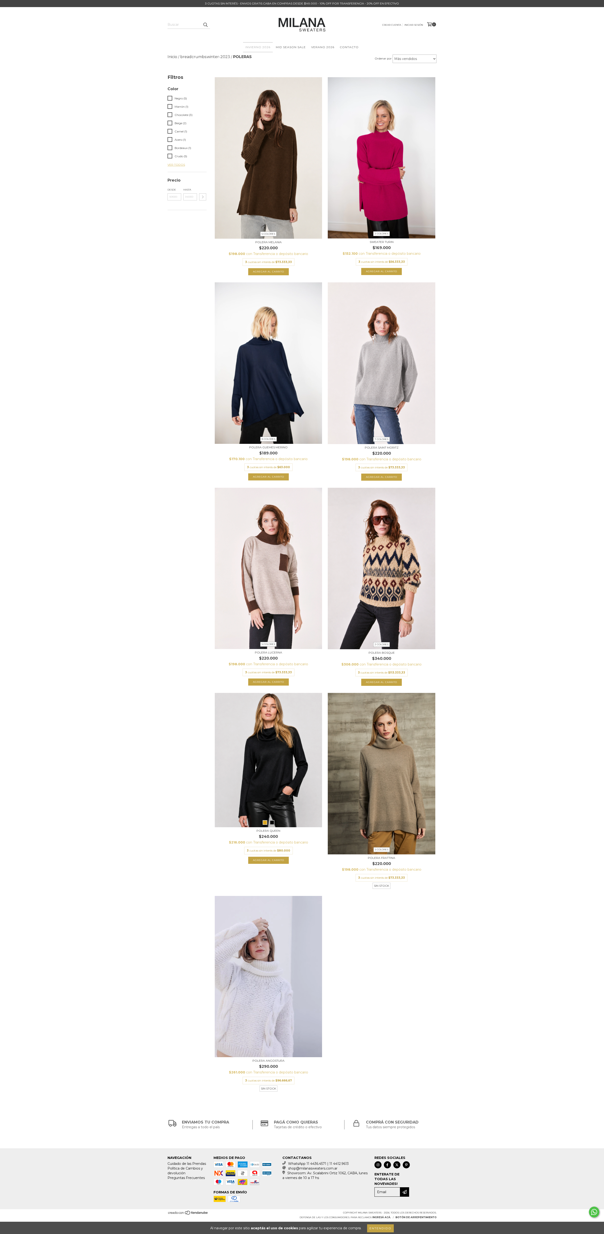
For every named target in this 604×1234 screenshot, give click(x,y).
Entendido (380, 1228)
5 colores (268, 233)
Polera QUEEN (268, 830)
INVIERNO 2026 (257, 47)
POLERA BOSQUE (382, 652)
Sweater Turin (382, 242)
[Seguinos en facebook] (387, 1164)
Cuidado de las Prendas (187, 1164)
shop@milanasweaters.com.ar (312, 1168)
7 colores (381, 439)
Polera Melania (268, 242)
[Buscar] (205, 24)
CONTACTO (349, 47)
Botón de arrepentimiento (415, 1217)
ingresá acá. (381, 1217)
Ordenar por (383, 58)
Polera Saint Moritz (381, 447)
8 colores (268, 439)
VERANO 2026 (322, 47)
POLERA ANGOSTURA (268, 1060)
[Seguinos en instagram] (378, 1164)
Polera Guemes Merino (268, 447)
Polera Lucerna (268, 652)
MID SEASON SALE (291, 47)
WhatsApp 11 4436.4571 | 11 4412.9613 (318, 1164)
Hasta (187, 189)
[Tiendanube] (188, 1214)
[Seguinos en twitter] (396, 1164)
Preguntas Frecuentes (186, 1178)
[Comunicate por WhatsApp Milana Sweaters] (594, 1212)
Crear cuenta (391, 24)
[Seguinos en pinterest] (406, 1164)
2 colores (381, 233)
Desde (172, 189)
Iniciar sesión (413, 24)
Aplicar (202, 196)
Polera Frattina (381, 858)
